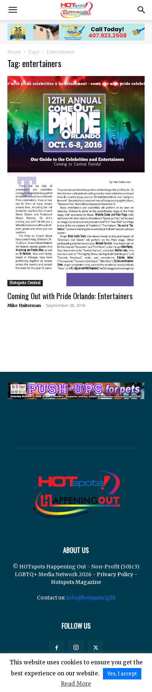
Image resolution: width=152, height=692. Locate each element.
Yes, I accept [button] (122, 674)
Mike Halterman (24, 305)
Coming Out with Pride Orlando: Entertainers (70, 295)
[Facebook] (56, 648)
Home (14, 52)
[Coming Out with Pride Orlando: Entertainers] (76, 181)
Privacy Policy (115, 574)
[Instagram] (76, 647)
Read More (76, 683)
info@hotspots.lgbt (90, 597)
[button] (12, 10)
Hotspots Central (25, 282)
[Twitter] (95, 648)
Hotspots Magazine (76, 582)
